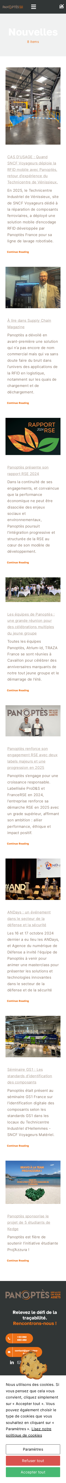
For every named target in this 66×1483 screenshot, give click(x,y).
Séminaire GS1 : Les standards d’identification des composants (29, 1075)
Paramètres (33, 1449)
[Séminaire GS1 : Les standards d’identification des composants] (33, 1036)
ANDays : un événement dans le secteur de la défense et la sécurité (29, 918)
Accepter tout (33, 1472)
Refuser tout (33, 1461)
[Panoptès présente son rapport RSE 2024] (33, 436)
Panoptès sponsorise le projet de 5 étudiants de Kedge (28, 1222)
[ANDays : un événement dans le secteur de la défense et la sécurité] (33, 879)
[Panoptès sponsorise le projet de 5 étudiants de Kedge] (33, 1182)
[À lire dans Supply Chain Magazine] (33, 287)
